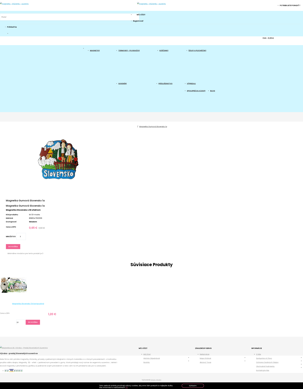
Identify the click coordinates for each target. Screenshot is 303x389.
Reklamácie (204, 354)
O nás (258, 354)
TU (126, 387)
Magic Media (156, 380)
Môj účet (147, 354)
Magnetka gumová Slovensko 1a (153, 126)
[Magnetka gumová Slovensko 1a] (58, 183)
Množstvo (11, 236)
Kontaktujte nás (262, 370)
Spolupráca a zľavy (264, 358)
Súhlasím (193, 386)
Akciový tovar (205, 362)
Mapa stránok (205, 358)
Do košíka (13, 246)
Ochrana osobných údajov (267, 362)
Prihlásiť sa (12, 27)
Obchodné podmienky (265, 366)
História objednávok (151, 358)
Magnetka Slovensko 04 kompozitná (28, 303)
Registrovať (138, 21)
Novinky (146, 362)
